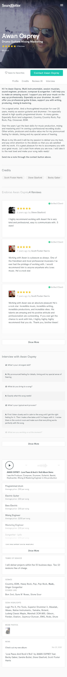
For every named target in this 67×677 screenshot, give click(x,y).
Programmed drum (14, 486)
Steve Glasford (35, 177)
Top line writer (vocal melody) (19, 544)
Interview (50, 81)
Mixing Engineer (12, 515)
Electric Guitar (12, 495)
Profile (15, 81)
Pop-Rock (42, 584)
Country (9, 584)
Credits (25, 81)
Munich (5, 50)
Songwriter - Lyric (13, 534)
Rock (51, 584)
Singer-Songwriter (13, 587)
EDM (16, 584)
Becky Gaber (54, 177)
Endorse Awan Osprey (15, 192)
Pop (35, 584)
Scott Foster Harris (13, 177)
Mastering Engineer (14, 525)
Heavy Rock (26, 584)
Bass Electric (11, 505)
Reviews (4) (37, 81)
